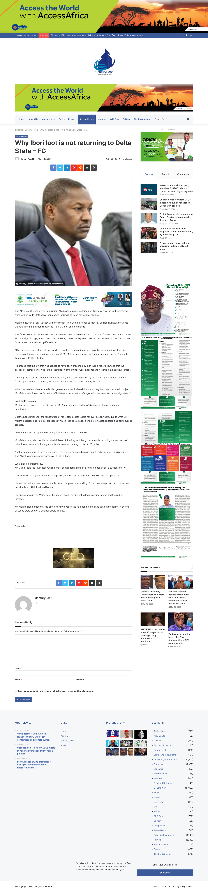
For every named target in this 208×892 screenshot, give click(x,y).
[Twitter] (60, 168)
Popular (149, 174)
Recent (165, 174)
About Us (33, 119)
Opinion (157, 821)
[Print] (94, 168)
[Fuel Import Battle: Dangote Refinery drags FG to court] (112, 752)
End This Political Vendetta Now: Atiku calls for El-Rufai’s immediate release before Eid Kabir (178, 597)
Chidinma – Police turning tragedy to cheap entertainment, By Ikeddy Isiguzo (176, 231)
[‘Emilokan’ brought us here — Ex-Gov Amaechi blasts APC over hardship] (180, 621)
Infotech (102, 119)
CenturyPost (26, 159)
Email (18, 679)
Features (158, 778)
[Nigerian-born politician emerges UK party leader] (112, 743)
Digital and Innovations (165, 755)
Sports (157, 849)
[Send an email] (33, 159)
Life (155, 806)
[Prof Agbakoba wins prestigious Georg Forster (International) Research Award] (149, 218)
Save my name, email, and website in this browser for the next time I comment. (56, 691)
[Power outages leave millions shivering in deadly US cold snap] (149, 247)
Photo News (160, 830)
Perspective (160, 825)
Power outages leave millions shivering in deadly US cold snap (175, 246)
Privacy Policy (68, 740)
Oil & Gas (114, 119)
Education (159, 769)
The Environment (142, 119)
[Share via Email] (87, 168)
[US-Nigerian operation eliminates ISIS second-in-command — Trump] (140, 752)
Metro (157, 811)
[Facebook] (53, 168)
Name (18, 668)
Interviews (159, 802)
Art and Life (159, 736)
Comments (183, 174)
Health (157, 792)
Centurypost (160, 750)
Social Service (161, 844)
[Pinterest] (74, 168)
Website (80, 679)
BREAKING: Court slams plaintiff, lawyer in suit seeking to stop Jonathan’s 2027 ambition (153, 635)
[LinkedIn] (67, 168)
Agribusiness (48, 119)
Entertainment (161, 773)
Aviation (158, 740)
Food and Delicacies (163, 783)
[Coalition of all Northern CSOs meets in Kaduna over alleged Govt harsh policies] (149, 204)
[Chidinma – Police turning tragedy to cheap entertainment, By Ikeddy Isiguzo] (149, 233)
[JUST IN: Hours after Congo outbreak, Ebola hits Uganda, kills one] (126, 743)
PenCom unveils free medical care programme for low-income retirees (84, 35)
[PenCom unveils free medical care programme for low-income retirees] (140, 734)
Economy (158, 764)
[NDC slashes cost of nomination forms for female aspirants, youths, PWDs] (112, 733)
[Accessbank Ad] (104, 97)
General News (86, 119)
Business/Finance (67, 119)
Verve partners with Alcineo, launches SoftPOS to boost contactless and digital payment (176, 188)
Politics (126, 119)
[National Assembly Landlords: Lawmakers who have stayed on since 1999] (153, 582)
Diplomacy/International (165, 759)
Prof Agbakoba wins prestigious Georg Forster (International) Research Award (176, 217)
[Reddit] (80, 168)
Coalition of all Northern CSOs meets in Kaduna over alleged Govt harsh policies (175, 202)
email (63, 745)
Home (22, 119)
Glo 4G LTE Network (167, 130)
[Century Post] (104, 61)
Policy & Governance (164, 835)
